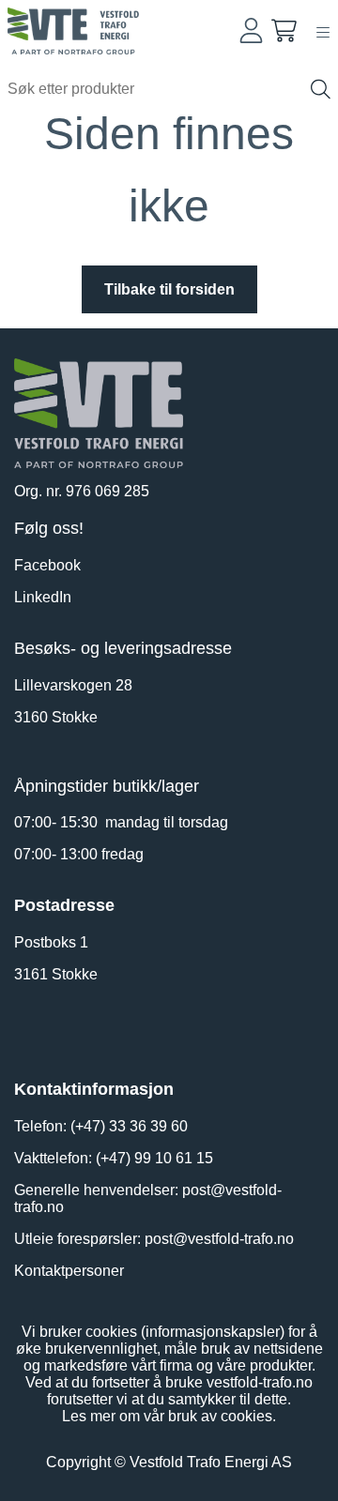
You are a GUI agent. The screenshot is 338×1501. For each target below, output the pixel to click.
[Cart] (284, 30)
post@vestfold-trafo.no (219, 1239)
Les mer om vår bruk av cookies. (169, 1416)
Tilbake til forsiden (169, 289)
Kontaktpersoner (69, 1271)
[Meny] (322, 32)
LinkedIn (42, 597)
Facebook (47, 565)
